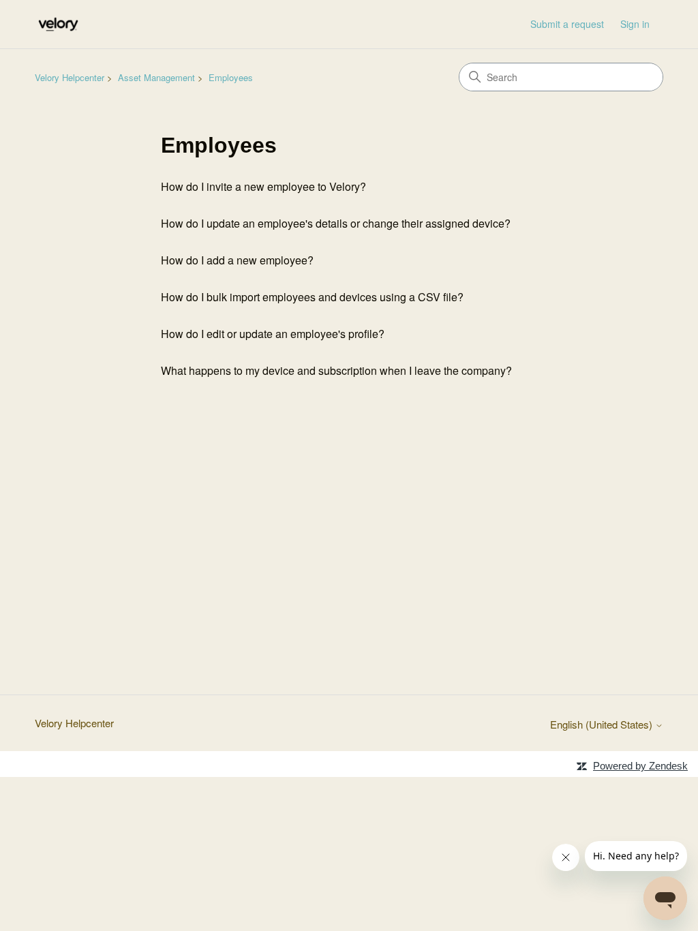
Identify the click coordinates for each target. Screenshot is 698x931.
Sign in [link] (635, 24)
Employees (231, 77)
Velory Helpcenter (69, 77)
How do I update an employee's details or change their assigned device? (336, 223)
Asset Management (156, 77)
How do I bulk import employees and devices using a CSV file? (312, 297)
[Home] (58, 24)
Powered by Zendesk (640, 766)
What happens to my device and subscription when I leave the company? (336, 370)
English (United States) (602, 724)
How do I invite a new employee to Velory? (263, 186)
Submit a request (567, 24)
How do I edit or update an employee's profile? (272, 333)
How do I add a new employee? (237, 260)
